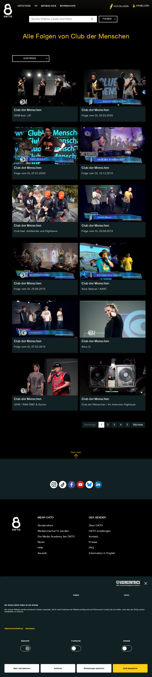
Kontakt (93, 536)
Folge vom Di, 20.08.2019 (97, 231)
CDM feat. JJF (22, 115)
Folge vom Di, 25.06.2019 (29, 289)
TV (35, 6)
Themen (107, 19)
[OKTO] (8, 14)
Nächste (138, 424)
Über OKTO (96, 525)
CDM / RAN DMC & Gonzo (30, 404)
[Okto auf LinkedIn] (98, 484)
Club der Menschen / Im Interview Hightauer (109, 404)
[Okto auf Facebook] (71, 484)
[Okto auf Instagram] (53, 484)
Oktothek (24, 6)
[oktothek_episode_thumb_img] (45, 87)
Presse (93, 542)
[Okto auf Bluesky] (89, 484)
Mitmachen (48, 6)
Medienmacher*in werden (53, 531)
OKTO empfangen (100, 531)
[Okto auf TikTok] (62, 484)
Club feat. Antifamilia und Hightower (36, 231)
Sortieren (29, 58)
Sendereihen (45, 525)
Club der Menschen (27, 110)
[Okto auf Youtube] (80, 484)
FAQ (91, 547)
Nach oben (76, 452)
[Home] (16, 531)
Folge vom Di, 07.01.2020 (29, 173)
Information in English (102, 553)
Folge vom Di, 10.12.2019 (97, 173)
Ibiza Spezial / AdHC (94, 289)
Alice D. (86, 347)
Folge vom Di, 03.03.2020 (97, 115)
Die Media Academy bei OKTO (56, 536)
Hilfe (40, 547)
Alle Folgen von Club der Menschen (76, 36)
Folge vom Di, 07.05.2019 (29, 347)
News (41, 542)
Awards (42, 553)
